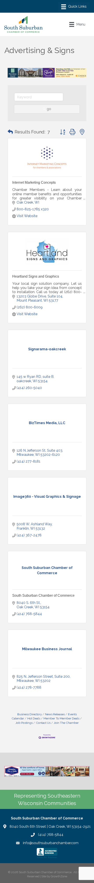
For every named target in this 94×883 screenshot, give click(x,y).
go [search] (49, 109)
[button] (10, 132)
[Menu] (74, 6)
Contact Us (43, 722)
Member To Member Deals (61, 718)
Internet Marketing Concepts (34, 182)
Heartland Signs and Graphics (35, 276)
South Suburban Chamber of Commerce (43, 595)
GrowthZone (59, 876)
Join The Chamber (66, 722)
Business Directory (29, 714)
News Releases (55, 714)
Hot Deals (33, 718)
